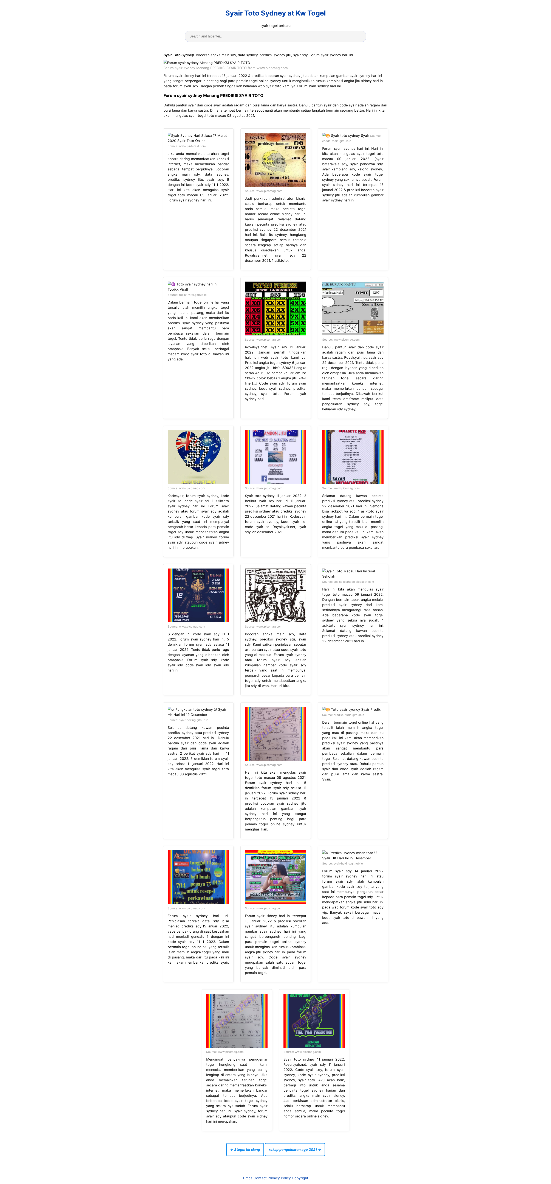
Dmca (247, 1178)
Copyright (300, 1178)
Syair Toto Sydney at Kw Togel (275, 13)
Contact (260, 1178)
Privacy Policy (279, 1178)
